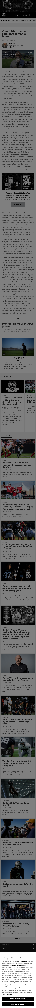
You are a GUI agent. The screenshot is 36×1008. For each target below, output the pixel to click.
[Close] (33, 955)
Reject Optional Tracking (18, 998)
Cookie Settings (7, 994)
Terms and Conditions (21, 961)
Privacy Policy (16, 965)
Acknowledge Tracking (18, 1004)
